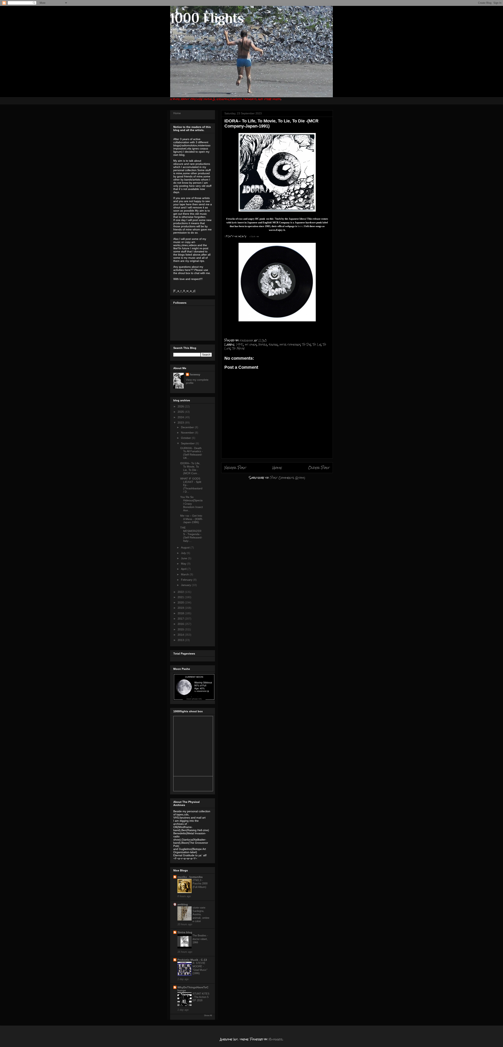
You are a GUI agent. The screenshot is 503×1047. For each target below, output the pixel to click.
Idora (262, 344)
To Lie (317, 344)
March (185, 574)
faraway (195, 374)
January (186, 585)
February (187, 579)
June (184, 558)
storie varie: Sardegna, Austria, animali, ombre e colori (201, 914)
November (188, 432)
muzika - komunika (190, 876)
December (188, 427)
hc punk (251, 344)
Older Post (319, 467)
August (185, 547)
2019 (181, 607)
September (188, 443)
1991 (239, 344)
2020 (181, 602)
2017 (181, 618)
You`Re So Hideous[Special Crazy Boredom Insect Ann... (191, 503)
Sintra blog (184, 932)
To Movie (238, 348)
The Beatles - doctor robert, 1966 (200, 939)
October (186, 437)
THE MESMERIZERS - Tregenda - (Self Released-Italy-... (191, 534)
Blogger (275, 1039)
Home (277, 467)
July (184, 553)
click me (254, 237)
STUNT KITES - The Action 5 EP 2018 (201, 997)
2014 (181, 634)
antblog (182, 904)
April (184, 568)
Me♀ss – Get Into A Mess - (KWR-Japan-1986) (191, 519)
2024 (181, 417)
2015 (181, 629)
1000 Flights (207, 18)
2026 (181, 406)
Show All (208, 1015)
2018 (181, 613)
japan (273, 344)
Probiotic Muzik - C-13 (192, 959)
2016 (181, 623)
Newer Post (235, 467)
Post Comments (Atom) (287, 478)
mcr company (290, 344)
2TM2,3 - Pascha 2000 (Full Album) (200, 883)
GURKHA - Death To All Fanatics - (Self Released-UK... (191, 452)
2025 (181, 411)
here (300, 226)
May (184, 563)
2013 (181, 640)
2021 (181, 597)
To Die (306, 344)
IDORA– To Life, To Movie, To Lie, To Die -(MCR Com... (190, 468)
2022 (181, 591)
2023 (181, 422)
